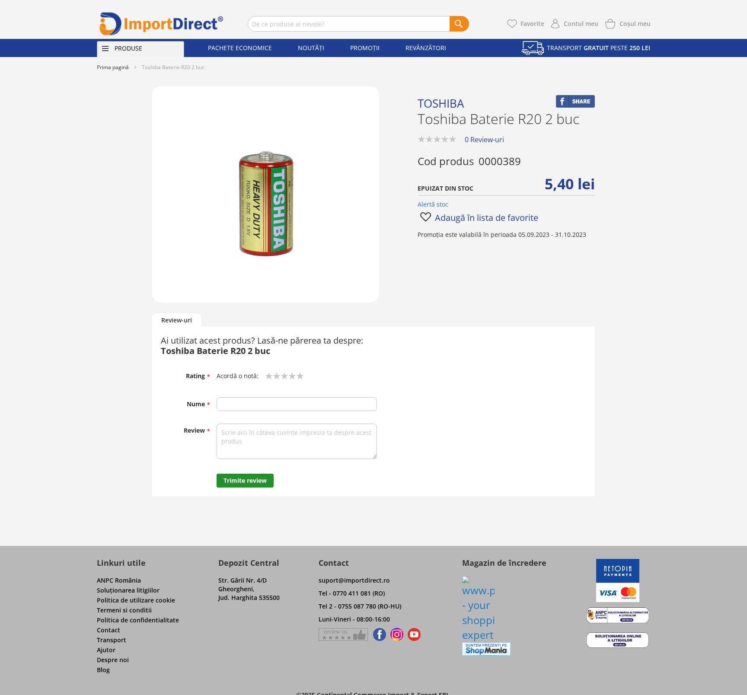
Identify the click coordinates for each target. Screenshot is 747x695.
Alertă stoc (433, 204)
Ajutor (106, 650)
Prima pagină (113, 67)
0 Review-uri (484, 139)
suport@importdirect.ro (354, 580)
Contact (108, 630)
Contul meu (581, 23)
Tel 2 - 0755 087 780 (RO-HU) (360, 606)
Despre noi (113, 660)
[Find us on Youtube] (414, 634)
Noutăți (311, 48)
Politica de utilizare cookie (136, 600)
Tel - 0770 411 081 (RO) (352, 593)
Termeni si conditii (124, 610)
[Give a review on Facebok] (343, 634)
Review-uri (176, 320)
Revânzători (425, 48)
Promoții (365, 48)
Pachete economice (240, 48)
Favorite (532, 23)
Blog (103, 670)
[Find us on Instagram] (396, 634)
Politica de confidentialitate (138, 620)
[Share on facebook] (575, 105)
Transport (111, 640)
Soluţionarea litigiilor (128, 590)
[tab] (176, 320)
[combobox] (358, 24)
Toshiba (441, 103)
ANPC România (119, 580)
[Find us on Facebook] (378, 634)
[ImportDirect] (162, 24)
